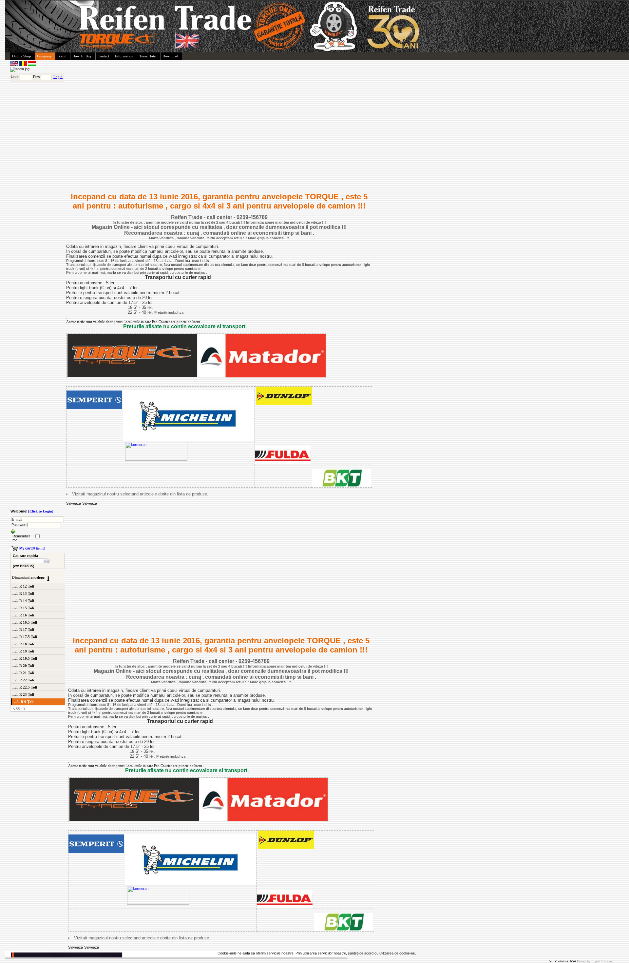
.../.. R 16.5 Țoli (24, 622)
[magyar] (32, 65)
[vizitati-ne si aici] (66, 499)
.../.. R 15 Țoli (23, 608)
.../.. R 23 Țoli (23, 694)
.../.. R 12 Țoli (23, 586)
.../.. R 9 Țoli (23, 702)
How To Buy (82, 56)
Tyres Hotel (148, 56)
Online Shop (21, 56)
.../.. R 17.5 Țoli (24, 637)
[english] (14, 65)
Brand (62, 56)
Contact (103, 56)
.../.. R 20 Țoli (23, 666)
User (15, 77)
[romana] (23, 65)
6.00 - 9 (19, 708)
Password (19, 525)
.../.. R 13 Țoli (23, 593)
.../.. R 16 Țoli (23, 615)
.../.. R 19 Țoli (23, 651)
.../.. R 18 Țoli (23, 644)
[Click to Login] (40, 511)
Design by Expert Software (594, 961)
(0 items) (32, 548)
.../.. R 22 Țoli (23, 680)
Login (58, 77)
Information (124, 56)
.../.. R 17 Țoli (23, 630)
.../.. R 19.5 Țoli (24, 658)
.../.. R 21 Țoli (23, 673)
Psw (36, 77)
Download (170, 56)
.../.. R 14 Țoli (23, 601)
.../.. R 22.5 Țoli (24, 687)
